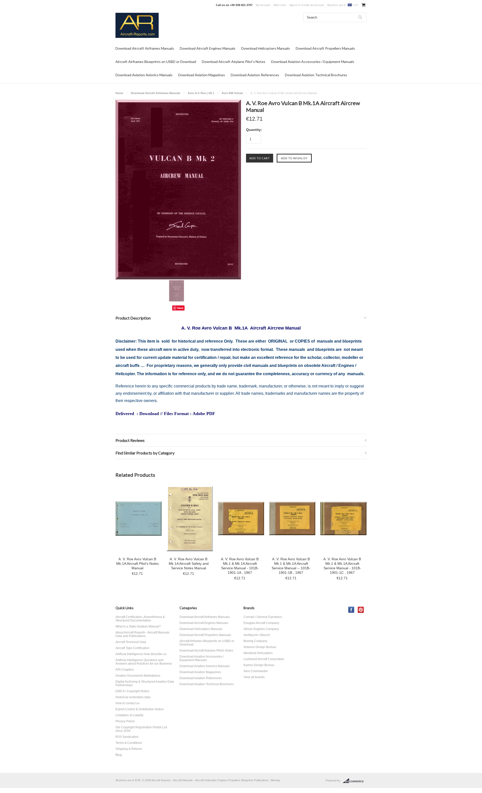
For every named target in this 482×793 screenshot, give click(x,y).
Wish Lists (279, 5)
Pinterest (361, 610)
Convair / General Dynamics (263, 617)
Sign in (293, 5)
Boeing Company (255, 641)
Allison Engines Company (261, 629)
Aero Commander (256, 671)
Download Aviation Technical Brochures (316, 75)
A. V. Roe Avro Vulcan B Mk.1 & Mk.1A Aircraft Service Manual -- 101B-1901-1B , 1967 (291, 566)
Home (119, 93)
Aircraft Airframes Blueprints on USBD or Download (155, 61)
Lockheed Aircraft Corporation (264, 659)
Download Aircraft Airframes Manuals (144, 48)
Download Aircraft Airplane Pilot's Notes (233, 61)
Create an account (312, 5)
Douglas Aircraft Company (261, 623)
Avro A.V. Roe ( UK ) (201, 93)
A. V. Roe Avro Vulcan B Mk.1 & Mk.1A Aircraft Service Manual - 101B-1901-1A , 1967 (240, 566)
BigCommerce (355, 780)
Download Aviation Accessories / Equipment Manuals (312, 61)
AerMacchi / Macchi (257, 635)
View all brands (254, 677)
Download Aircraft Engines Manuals (207, 48)
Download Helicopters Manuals (265, 48)
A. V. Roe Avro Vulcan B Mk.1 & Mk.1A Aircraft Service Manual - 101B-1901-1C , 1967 (342, 566)
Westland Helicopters (258, 653)
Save (180, 308)
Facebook (351, 610)
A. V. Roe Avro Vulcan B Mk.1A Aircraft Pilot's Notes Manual (137, 563)
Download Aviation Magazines (201, 75)
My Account (263, 5)
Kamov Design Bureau (259, 665)
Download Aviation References (255, 75)
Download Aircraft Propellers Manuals (325, 48)
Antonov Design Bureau (260, 647)
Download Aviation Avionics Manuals (143, 75)
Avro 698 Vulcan (232, 93)
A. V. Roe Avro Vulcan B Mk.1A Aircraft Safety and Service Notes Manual (189, 563)
